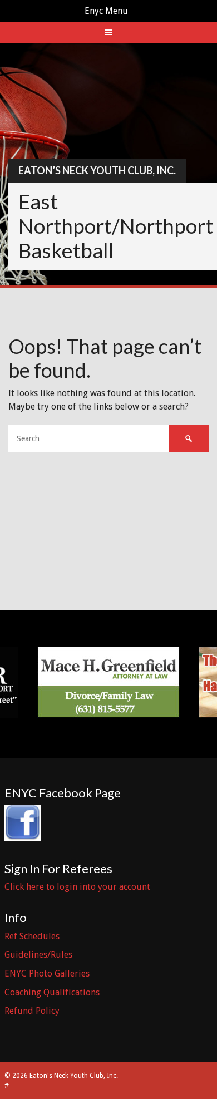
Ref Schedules (32, 936)
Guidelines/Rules (38, 954)
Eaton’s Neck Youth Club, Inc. (97, 170)
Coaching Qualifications (52, 992)
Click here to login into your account (77, 886)
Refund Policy (32, 1011)
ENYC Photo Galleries (47, 973)
